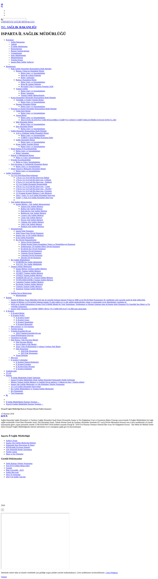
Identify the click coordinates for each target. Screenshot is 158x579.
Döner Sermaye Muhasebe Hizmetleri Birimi (28, 169)
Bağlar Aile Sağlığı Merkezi (31, 209)
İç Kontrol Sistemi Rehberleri (27, 362)
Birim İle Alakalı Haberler (31, 75)
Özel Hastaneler (17, 393)
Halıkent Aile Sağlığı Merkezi (32, 226)
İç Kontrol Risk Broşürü (25, 367)
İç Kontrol (10, 311)
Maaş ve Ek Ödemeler (14, 454)
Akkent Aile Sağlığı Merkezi (32, 206)
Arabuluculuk (11, 371)
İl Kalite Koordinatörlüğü (21, 160)
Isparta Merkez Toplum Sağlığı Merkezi (31, 269)
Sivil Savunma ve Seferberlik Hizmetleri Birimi (29, 164)
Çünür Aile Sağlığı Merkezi (31, 218)
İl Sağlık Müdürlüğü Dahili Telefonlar (25, 378)
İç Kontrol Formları (23, 364)
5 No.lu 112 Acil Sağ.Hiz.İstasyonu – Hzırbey (34, 189)
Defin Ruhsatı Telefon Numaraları (19, 463)
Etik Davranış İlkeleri (24, 342)
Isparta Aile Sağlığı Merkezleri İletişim (21, 443)
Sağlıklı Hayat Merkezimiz (21, 293)
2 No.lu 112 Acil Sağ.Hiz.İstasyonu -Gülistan (33, 180)
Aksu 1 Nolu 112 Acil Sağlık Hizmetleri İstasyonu (35, 195)
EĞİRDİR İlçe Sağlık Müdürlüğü (29, 262)
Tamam (4, 577)
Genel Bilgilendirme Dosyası (22, 335)
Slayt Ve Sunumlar (13, 475)
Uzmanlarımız (16, 53)
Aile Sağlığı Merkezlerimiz (21, 202)
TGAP (8, 373)
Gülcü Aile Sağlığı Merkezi (31, 224)
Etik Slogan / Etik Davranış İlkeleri (24, 340)
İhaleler (9, 298)
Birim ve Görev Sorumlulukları (28, 158)
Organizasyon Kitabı (19, 338)
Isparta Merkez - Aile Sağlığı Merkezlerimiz (33, 204)
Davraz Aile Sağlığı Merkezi (32, 220)
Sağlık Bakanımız (18, 42)
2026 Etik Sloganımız (29, 351)
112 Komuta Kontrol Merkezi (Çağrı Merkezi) (34, 193)
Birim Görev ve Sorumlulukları (33, 73)
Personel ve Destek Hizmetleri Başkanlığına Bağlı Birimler (34, 109)
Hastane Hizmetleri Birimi (26, 104)
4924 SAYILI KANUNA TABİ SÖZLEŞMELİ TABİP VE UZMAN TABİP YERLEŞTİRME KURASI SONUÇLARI (68, 120)
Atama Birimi (21, 115)
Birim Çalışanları (27, 93)
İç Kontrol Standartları (24, 322)
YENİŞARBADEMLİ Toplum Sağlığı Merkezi (34, 280)
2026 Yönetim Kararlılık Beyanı (28, 333)
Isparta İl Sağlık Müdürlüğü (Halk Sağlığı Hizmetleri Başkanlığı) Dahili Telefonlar (43, 380)
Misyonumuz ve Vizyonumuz (22, 326)
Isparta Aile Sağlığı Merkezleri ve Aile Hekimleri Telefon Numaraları (38, 384)
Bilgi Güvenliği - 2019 (15, 470)
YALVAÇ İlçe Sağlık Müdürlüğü (29, 264)
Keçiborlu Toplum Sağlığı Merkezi (29, 284)
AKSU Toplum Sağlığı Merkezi (28, 271)
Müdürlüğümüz (17, 58)
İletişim (9, 375)
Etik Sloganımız (22, 349)
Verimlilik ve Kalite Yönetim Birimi (30, 100)
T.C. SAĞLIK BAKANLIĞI (18, 27)
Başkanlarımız (16, 49)
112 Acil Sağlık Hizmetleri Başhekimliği (31, 184)
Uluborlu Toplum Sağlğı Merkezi (29, 286)
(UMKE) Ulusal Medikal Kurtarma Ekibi (37, 138)
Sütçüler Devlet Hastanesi (31, 258)
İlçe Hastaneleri (17, 391)
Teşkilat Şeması (17, 60)
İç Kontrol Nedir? (18, 315)
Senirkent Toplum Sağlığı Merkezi (29, 289)
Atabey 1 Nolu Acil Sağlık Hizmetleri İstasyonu (34, 198)
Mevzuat (14, 358)
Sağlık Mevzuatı (12, 472)
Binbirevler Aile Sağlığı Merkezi (33, 213)
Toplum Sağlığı (22, 89)
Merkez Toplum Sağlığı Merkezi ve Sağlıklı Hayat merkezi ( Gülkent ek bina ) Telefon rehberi (47, 382)
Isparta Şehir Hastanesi (25, 231)
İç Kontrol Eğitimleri (24, 369)
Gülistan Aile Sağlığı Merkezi (32, 222)
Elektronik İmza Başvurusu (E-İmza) (20, 445)
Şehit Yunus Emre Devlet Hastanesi (29, 233)
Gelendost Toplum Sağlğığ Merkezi (30, 282)
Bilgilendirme (21, 295)
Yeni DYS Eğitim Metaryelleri (18, 466)
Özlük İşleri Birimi (23, 111)
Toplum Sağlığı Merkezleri (21, 266)
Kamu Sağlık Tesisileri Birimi (27, 144)
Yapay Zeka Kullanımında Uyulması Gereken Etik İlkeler (38, 346)
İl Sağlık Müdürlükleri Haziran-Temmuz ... (22, 402)
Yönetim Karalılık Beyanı (21, 331)
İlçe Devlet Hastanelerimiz (26, 240)
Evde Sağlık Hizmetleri (25, 238)
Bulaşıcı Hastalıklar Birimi (26, 80)
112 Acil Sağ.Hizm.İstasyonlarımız (24, 175)
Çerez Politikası (112, 573)
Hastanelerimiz (16, 229)
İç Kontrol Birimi (17, 313)
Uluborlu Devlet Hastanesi (31, 253)
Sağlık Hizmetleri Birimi (25, 140)
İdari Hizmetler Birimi (24, 126)
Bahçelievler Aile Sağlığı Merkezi (34, 211)
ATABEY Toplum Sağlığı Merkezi (29, 273)
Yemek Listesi (11, 452)
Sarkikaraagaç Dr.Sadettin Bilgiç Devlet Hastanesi (40, 246)
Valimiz (14, 44)
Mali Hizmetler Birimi (24, 122)
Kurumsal (10, 40)
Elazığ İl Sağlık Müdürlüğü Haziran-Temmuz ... (24, 404)
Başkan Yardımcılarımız (20, 51)
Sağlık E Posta (11, 441)
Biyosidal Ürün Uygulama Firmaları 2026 (37, 86)
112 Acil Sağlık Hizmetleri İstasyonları (26, 387)
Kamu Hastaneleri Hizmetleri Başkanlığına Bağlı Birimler (33, 98)
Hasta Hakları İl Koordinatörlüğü (24, 149)
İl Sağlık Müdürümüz (19, 46)
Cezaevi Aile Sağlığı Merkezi (32, 215)
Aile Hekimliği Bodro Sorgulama (19, 449)
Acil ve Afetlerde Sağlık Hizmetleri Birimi (32, 133)
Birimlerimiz (11, 66)
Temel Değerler (22, 355)
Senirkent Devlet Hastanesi (31, 251)
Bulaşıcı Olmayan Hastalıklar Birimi (30, 71)
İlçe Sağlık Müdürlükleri (20, 260)
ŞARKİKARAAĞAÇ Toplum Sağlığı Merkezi (34, 278)
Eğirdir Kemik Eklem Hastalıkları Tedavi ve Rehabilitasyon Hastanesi (48, 244)
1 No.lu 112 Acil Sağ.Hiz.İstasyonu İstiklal (32, 178)
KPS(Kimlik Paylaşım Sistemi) (18, 447)
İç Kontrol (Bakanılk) (24, 324)
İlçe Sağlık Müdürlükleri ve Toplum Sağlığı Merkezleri (32, 389)
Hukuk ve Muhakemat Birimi (22, 155)
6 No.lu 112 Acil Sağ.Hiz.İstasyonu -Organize (34, 191)
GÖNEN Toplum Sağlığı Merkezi (29, 275)
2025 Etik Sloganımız (29, 353)
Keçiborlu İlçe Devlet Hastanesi (33, 249)
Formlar (9, 468)
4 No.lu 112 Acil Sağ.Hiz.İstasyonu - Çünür (33, 186)
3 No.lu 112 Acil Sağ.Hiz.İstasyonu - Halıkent (34, 182)
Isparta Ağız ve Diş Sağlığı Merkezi (30, 235)
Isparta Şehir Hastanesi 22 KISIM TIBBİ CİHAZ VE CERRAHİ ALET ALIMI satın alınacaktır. (49, 309)
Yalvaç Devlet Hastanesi (30, 242)
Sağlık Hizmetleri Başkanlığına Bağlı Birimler (29, 131)
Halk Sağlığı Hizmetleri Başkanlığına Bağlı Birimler (31, 69)
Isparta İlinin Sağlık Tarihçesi (22, 62)
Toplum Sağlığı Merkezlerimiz (32, 95)
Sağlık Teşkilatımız (13, 173)
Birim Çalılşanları (27, 78)
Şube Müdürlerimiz (18, 55)
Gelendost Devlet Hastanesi (31, 255)
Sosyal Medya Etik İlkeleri (26, 344)
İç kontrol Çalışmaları (19, 360)
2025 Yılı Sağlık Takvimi (16, 477)
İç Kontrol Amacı (22, 320)
